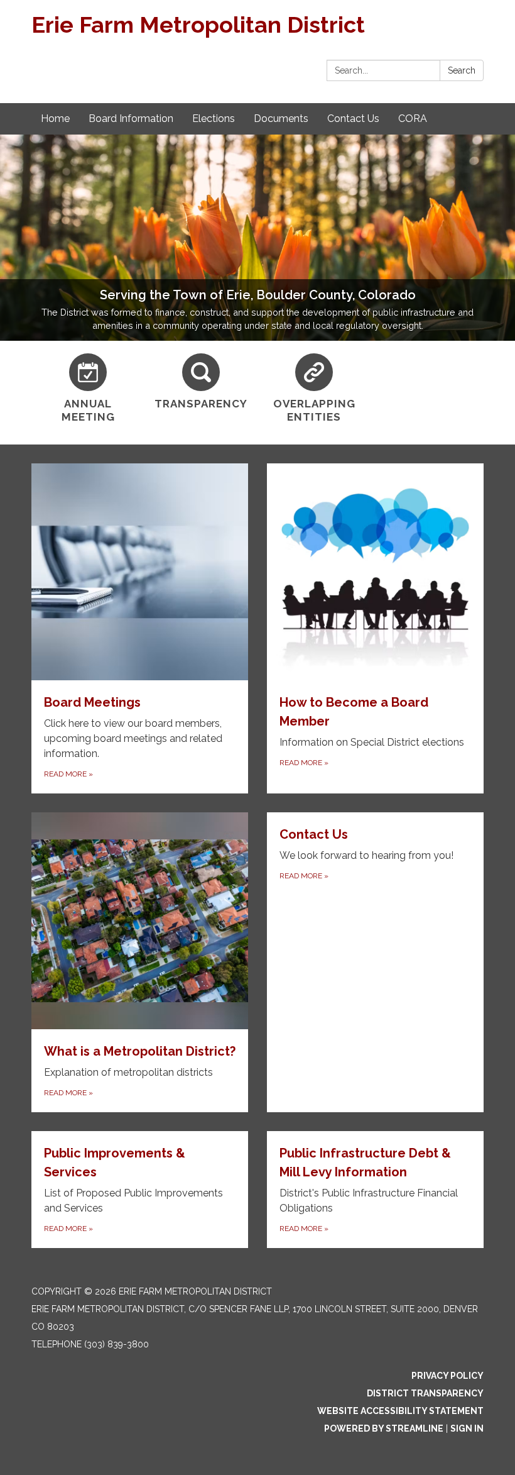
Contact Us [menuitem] (353, 118)
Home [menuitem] (55, 118)
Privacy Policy (447, 1376)
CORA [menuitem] (412, 118)
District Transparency (425, 1393)
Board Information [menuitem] (131, 118)
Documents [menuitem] (281, 118)
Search (461, 70)
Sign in (467, 1428)
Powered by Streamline (383, 1428)
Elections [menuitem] (213, 118)
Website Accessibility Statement (400, 1411)
